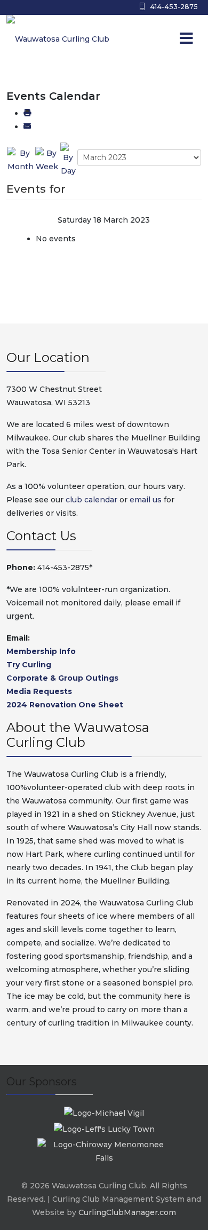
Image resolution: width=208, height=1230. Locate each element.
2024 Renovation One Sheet (64, 704)
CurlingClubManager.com (127, 1212)
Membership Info (41, 651)
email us (146, 499)
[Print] (27, 113)
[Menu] (165, 39)
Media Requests (39, 691)
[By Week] (47, 159)
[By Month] (20, 159)
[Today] (68, 159)
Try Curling (28, 664)
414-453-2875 (174, 7)
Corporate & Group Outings (62, 678)
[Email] (27, 126)
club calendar (91, 499)
